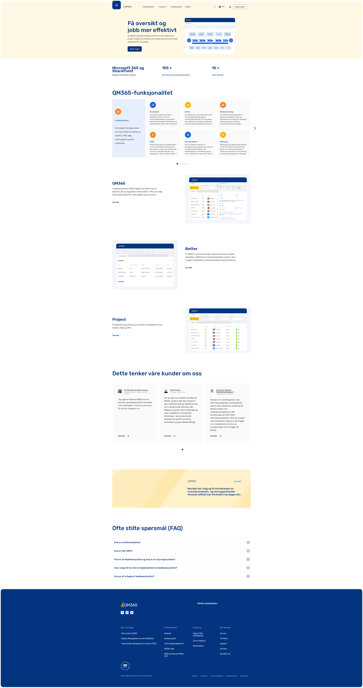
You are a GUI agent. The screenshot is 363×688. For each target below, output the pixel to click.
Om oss (223, 633)
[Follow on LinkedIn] (131, 612)
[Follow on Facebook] (122, 612)
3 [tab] (184, 163)
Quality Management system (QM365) (137, 638)
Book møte (239, 7)
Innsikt (187, 6)
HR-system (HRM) (129, 633)
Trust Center (204, 676)
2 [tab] (181, 163)
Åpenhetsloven (244, 676)
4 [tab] (187, 163)
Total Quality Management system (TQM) (138, 643)
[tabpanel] (164, 128)
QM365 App (169, 649)
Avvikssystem (170, 638)
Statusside (195, 676)
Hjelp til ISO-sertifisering (198, 634)
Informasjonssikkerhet (173, 643)
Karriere (223, 649)
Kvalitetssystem (122, 120)
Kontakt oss (225, 654)
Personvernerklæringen (216, 676)
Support (223, 643)
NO (223, 7)
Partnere (224, 638)
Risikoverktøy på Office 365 (174, 655)
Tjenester (162, 6)
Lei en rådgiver (199, 641)
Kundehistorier (176, 6)
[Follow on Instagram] (127, 612)
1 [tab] (177, 163)
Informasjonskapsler (231, 676)
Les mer (115, 202)
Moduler (167, 633)
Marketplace (198, 646)
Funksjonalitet (148, 6)
